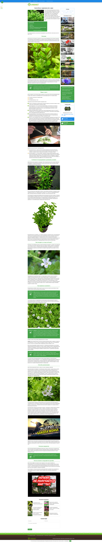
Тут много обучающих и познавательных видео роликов (68, 123)
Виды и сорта (32, 26)
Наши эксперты (63, 538)
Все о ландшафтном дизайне (33, 4)
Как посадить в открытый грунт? (35, 28)
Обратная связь (58, 538)
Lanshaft (32, 538)
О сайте (73, 538)
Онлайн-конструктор (50, 1)
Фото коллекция (42, 1)
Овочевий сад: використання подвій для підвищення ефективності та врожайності (66, 97)
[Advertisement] (54, 26)
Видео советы (35, 1)
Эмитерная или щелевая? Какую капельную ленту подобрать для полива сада (67, 93)
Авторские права (67, 538)
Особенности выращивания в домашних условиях (38, 27)
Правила (71, 538)
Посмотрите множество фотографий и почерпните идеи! (68, 119)
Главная (30, 1)
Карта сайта (54, 538)
